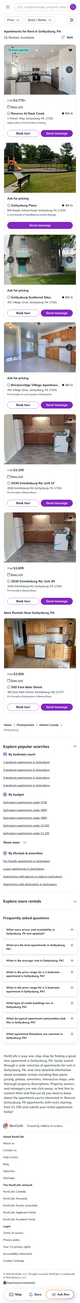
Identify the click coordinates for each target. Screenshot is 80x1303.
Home (8, 725)
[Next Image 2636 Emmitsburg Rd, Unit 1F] (69, 439)
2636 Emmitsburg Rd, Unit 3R (33, 581)
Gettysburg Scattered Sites (31, 297)
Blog (6, 1164)
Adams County (49, 725)
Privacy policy (11, 1240)
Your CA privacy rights (17, 1247)
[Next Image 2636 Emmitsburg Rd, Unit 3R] (69, 537)
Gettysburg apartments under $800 (25, 810)
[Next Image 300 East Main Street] (69, 643)
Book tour (23, 133)
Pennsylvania (25, 725)
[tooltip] (15, 107)
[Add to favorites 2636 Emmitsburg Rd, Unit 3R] (70, 517)
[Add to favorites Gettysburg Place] (70, 148)
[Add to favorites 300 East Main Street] (70, 623)
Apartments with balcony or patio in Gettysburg (32, 876)
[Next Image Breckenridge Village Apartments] (69, 347)
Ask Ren (63, 1294)
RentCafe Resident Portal (19, 1219)
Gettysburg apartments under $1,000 (26, 825)
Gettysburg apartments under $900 (25, 818)
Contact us (10, 1150)
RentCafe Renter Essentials (20, 1205)
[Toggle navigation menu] (7, 7)
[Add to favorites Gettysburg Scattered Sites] (70, 240)
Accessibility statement (17, 1253)
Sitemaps (9, 1178)
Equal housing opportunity (21, 1282)
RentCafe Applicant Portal (19, 1212)
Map (18, 1294)
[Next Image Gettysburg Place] (69, 167)
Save (38, 1294)
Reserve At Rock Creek (27, 113)
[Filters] (71, 19)
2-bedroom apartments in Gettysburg (26, 770)
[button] (40, 70)
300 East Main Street (26, 687)
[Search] (73, 7)
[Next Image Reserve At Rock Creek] (69, 69)
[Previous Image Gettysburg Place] (10, 167)
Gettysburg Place (24, 205)
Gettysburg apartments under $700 (25, 802)
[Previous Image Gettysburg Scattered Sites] (10, 259)
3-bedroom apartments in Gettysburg (26, 777)
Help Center (10, 1157)
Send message (57, 133)
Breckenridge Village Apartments (35, 385)
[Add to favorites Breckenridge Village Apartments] (70, 327)
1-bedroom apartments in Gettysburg (26, 762)
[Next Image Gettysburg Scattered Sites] (69, 259)
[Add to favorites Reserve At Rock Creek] (70, 50)
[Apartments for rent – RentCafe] (13, 1126)
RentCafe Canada (14, 1191)
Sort (70, 37)
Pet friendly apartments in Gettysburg (26, 861)
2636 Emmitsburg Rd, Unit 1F (33, 483)
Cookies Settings (13, 1260)
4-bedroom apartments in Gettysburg (26, 785)
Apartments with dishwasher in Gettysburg (30, 884)
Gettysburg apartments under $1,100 (26, 833)
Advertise (9, 1171)
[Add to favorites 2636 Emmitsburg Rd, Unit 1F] (70, 419)
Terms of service (13, 1233)
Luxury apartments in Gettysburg (23, 869)
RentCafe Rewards (15, 1198)
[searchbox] (45, 7)
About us (8, 1143)
